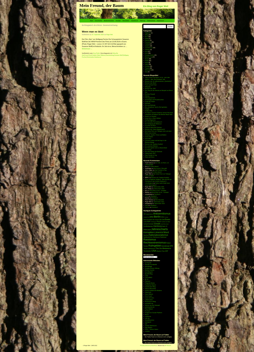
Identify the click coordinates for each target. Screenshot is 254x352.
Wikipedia (148, 87)
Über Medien (148, 327)
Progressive (148, 312)
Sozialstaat (165, 246)
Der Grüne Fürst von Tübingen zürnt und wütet (158, 131)
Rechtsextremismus (154, 242)
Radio (146, 62)
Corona (166, 217)
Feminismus (153, 221)
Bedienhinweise (109, 20)
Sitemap (142, 20)
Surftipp (147, 66)
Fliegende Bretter (150, 283)
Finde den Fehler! (150, 101)
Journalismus (149, 47)
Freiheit (147, 109)
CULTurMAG (148, 277)
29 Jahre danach (154, 166)
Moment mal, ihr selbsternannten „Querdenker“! (158, 81)
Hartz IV (164, 226)
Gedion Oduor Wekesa (98, 55)
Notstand (147, 103)
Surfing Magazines (150, 120)
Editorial (147, 40)
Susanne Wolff (118, 55)
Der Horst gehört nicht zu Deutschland (156, 148)
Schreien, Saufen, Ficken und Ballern (155, 135)
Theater (147, 68)
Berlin (157, 216)
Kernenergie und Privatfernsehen (154, 99)
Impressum (160, 20)
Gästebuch (134, 20)
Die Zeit (161, 219)
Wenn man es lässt (92, 31)
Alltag (146, 35)
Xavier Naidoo (149, 136)
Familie (145, 221)
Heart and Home (149, 157)
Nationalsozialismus (158, 235)
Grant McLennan (164, 224)
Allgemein (148, 33)
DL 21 (146, 279)
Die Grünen (156, 219)
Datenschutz (151, 20)
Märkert (150, 309)
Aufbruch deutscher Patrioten (153, 127)
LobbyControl (148, 299)
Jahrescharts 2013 (158, 201)
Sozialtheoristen (149, 320)
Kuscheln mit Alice (150, 125)
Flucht (90, 55)
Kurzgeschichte (149, 55)
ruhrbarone (148, 316)
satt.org (147, 318)
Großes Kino (148, 111)
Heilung (147, 96)
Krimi (146, 53)
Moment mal (148, 57)
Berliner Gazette (149, 270)
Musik (146, 59)
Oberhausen (156, 237)
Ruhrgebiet (154, 245)
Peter (146, 309)
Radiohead (163, 237)
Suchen (170, 26)
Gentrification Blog (150, 286)
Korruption (148, 232)
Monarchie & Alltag (150, 301)
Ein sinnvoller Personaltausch (153, 122)
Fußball (147, 44)
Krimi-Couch (148, 296)
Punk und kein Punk (151, 85)
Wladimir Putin (160, 251)
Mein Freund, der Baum (101, 5)
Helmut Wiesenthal (150, 288)
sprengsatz (148, 322)
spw (146, 324)
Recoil (147, 314)
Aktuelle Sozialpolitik (151, 264)
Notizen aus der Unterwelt (152, 305)
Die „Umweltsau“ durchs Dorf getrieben (156, 107)
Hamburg (157, 226)
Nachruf (146, 235)
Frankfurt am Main (165, 221)
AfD (144, 214)
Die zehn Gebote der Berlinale (153, 151)
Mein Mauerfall (159, 200)
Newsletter (126, 20)
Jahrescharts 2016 (158, 187)
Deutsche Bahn (147, 219)
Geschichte (98, 20)
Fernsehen (148, 42)
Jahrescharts (159, 229)
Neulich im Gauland (150, 116)
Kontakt (118, 20)
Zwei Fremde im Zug (151, 155)
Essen (86, 55)
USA (153, 250)
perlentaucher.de (149, 307)
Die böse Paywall (150, 94)
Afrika (114, 53)
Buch (146, 36)
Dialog (147, 38)
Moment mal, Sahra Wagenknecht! (155, 129)
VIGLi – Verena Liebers (151, 329)
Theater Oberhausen (149, 248)
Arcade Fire (146, 217)
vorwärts (147, 331)
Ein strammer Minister (151, 146)
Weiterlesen (87, 49)
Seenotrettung (110, 55)
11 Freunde (148, 262)
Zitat (146, 72)
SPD (171, 246)
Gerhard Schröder (148, 224)
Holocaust (147, 230)
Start (91, 20)
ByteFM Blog (148, 274)
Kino (94, 53)
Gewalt (157, 224)
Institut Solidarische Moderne (153, 290)
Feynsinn (147, 281)
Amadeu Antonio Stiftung (152, 268)
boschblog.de (149, 272)
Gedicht (147, 46)
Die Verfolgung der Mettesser (153, 124)
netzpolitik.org (149, 303)
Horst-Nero (148, 138)
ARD (151, 217)
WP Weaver (168, 345)
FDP (148, 221)
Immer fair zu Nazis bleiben (153, 118)
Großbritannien (148, 226)
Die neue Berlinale (150, 105)
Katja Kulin (148, 292)
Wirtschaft (148, 70)
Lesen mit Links (149, 298)
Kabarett (147, 49)
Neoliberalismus (147, 237)
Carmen (147, 207)
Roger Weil (109, 34)
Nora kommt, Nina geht (160, 168)
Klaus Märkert (149, 294)
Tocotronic (147, 251)
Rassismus (149, 239)
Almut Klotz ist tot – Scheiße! (157, 190)
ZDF (166, 251)
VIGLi (146, 196)
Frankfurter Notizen (150, 285)
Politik (98, 53)
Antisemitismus (161, 213)
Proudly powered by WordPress (148, 345)
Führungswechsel (150, 98)
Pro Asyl (147, 311)
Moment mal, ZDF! (150, 88)
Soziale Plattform (157, 312)
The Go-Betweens (163, 248)
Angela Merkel (149, 214)
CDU (162, 217)
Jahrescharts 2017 (150, 153)
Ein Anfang (148, 149)
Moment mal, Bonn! (150, 83)
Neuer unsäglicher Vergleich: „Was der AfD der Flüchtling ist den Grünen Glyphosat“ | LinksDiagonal (158, 181)
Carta (146, 275)
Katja (146, 205)
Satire (146, 64)
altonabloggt (148, 266)
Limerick (158, 232)
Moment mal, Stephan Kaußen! (154, 144)
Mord (166, 232)
